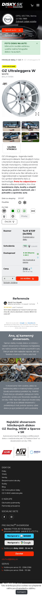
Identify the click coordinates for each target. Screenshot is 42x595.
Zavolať (19, 554)
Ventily (4, 477)
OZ (19, 60)
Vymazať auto (11, 35)
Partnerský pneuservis (11, 506)
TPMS (4, 474)
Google (22, 323)
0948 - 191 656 (24, 570)
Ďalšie (8, 222)
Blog (4, 487)
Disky (4, 471)
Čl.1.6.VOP (34, 246)
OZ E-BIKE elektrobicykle (12, 493)
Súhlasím (21, 592)
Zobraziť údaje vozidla (26, 21)
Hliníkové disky (9, 60)
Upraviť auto (11, 30)
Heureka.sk (31, 323)
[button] (10, 283)
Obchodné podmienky (11, 503)
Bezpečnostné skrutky (11, 481)
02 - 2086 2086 (25, 567)
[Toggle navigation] (38, 5)
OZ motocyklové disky (11, 490)
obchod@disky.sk (10, 559)
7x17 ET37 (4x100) (29, 232)
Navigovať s (14, 543)
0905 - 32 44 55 (26, 548)
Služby (4, 484)
